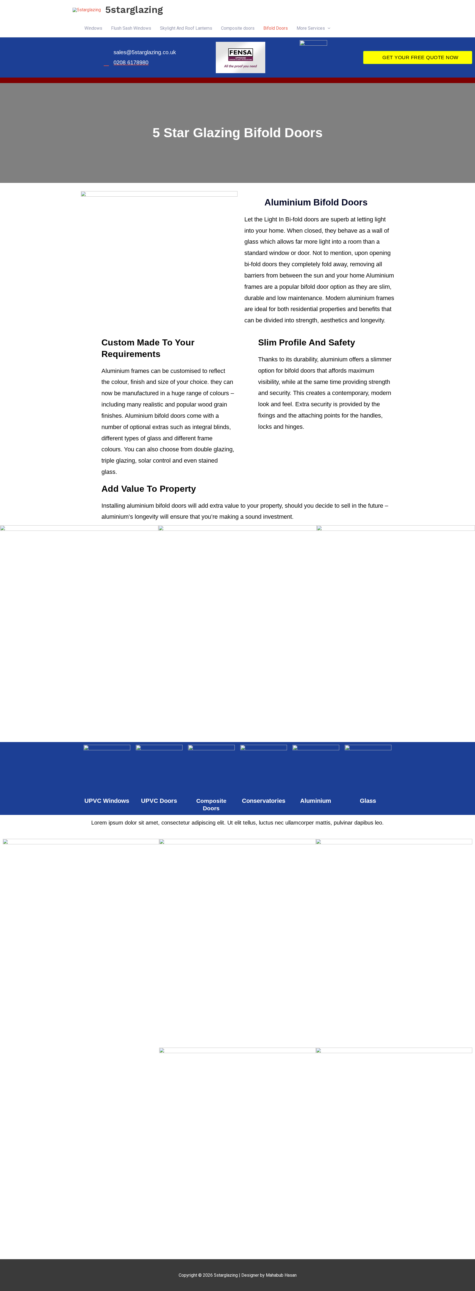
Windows (93, 28)
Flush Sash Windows (131, 28)
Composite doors (238, 28)
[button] (327, 28)
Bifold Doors (275, 28)
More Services (311, 28)
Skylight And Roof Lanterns (186, 28)
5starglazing (134, 9)
